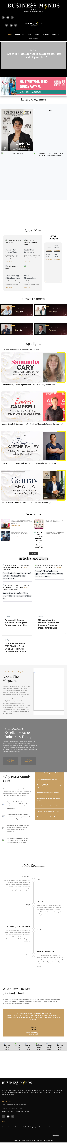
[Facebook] (7, 17)
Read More (8, 261)
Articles (46, 34)
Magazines (19, 34)
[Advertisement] (33, 213)
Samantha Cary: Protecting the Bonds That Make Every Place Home (28, 385)
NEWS (29, 34)
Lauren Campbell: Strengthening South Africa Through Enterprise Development (32, 424)
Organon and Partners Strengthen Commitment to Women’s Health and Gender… (21, 521)
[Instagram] (3, 17)
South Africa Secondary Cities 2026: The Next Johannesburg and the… (17, 596)
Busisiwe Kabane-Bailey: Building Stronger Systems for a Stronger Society (30, 463)
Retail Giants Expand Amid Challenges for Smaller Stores (19, 532)
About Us (55, 34)
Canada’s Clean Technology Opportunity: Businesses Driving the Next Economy (49, 574)
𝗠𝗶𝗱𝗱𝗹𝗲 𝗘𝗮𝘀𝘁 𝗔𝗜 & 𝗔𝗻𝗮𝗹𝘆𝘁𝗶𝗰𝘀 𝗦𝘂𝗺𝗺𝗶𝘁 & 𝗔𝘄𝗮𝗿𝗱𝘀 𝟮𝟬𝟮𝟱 (54, 532)
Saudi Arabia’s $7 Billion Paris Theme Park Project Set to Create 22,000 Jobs (13, 279)
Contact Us (33, 38)
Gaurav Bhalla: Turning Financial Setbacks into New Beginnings (26, 502)
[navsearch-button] (62, 25)
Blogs (37, 34)
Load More (34, 553)
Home (10, 34)
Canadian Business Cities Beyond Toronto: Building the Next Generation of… (17, 576)
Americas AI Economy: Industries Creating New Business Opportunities (16, 622)
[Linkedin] (12, 17)
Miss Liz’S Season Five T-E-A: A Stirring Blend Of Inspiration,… (54, 520)
